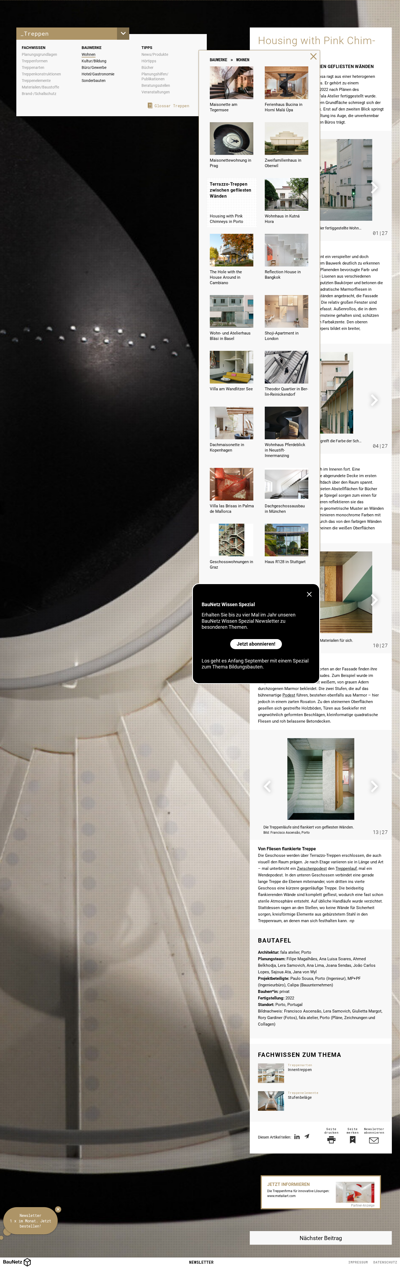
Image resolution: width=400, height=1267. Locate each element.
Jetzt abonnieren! (256, 644)
